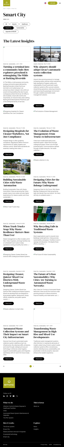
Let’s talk (52, 3)
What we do (8, 403)
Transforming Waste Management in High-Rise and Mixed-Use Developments (45, 333)
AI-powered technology (10, 434)
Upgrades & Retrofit (11, 31)
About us (36, 406)
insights (8, 8)
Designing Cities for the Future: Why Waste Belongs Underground (46, 182)
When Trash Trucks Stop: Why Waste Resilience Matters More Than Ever (16, 231)
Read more (8, 105)
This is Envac (39, 403)
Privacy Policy (44, 444)
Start (4, 8)
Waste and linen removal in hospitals (14, 431)
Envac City (6, 429)
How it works (8, 423)
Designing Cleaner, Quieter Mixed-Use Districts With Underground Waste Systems (14, 279)
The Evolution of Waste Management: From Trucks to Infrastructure (47, 133)
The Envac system (8, 426)
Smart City (8, 28)
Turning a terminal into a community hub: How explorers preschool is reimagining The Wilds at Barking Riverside (16, 72)
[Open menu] (60, 3)
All (6, 24)
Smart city (6, 437)
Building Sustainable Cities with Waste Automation (14, 182)
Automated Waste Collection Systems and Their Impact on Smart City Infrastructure (16, 333)
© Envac (5, 444)
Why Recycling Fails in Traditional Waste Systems (46, 229)
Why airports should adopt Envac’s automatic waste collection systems (47, 71)
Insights (36, 429)
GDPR (50, 444)
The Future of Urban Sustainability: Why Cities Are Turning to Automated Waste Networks (45, 279)
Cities (5, 410)
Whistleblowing (57, 444)
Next (60, 366)
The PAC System (8, 418)
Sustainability (20, 28)
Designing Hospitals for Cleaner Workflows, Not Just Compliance (16, 133)
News (35, 426)
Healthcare (25, 24)
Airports (14, 24)
